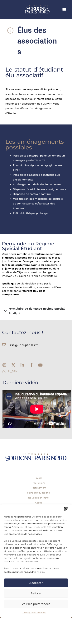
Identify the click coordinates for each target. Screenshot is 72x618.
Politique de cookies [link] (34, 612)
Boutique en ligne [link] (38, 497)
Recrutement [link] (38, 487)
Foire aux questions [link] (38, 492)
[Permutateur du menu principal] (64, 10)
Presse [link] (38, 477)
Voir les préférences (36, 604)
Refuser (36, 593)
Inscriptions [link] (38, 482)
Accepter (36, 583)
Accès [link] (38, 502)
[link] (44, 9)
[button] (66, 509)
